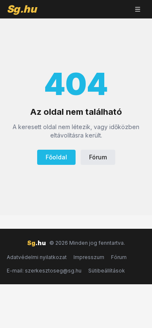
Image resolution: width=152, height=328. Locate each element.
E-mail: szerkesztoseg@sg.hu (44, 270)
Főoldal (56, 157)
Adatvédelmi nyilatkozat (37, 257)
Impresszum (88, 257)
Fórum (98, 157)
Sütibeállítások (106, 270)
